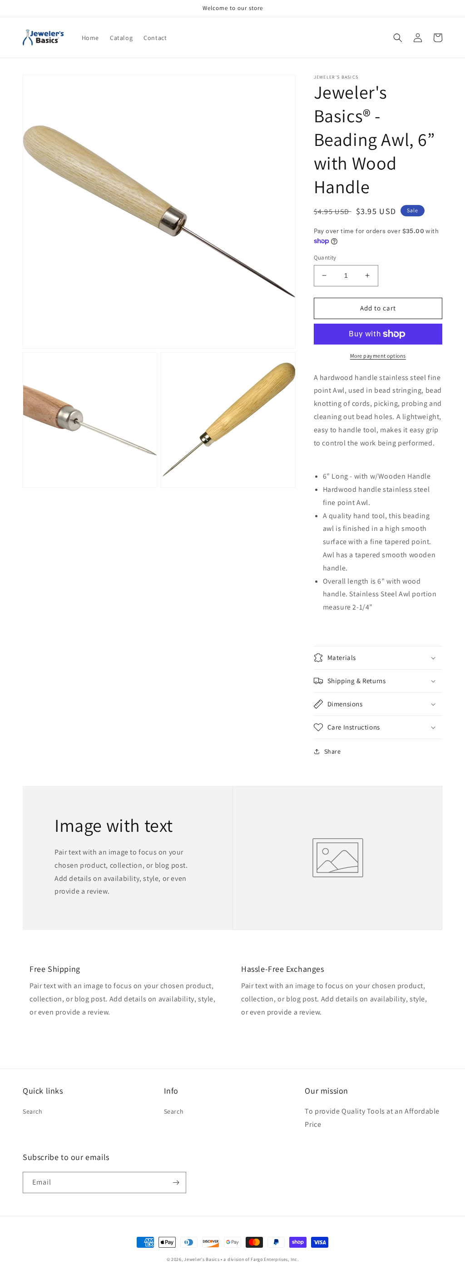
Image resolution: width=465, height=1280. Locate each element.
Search (33, 1111)
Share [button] (332, 751)
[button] (398, 38)
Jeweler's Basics (201, 1259)
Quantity (325, 257)
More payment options (378, 355)
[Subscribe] (176, 1182)
